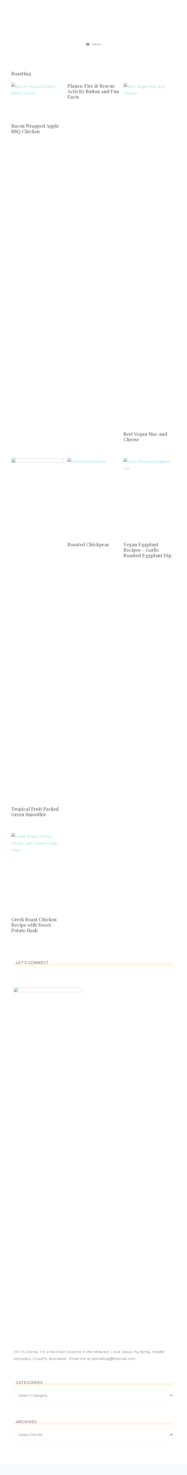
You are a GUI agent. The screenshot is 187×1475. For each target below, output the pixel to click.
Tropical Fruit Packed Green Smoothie (35, 811)
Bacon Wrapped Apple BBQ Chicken (35, 128)
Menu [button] (97, 44)
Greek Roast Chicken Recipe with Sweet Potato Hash (34, 924)
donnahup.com (93, 19)
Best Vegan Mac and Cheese (145, 436)
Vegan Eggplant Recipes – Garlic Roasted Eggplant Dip (147, 549)
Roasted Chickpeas (88, 544)
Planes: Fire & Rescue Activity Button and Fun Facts (93, 91)
